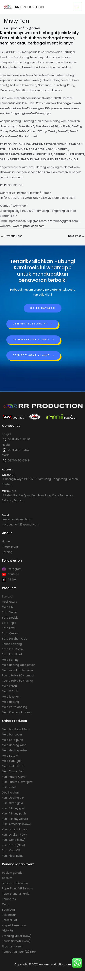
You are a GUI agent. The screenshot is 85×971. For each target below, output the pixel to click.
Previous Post (11, 236)
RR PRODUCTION (29, 6)
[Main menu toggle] (77, 7)
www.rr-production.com (28, 226)
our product (14, 28)
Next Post (76, 236)
